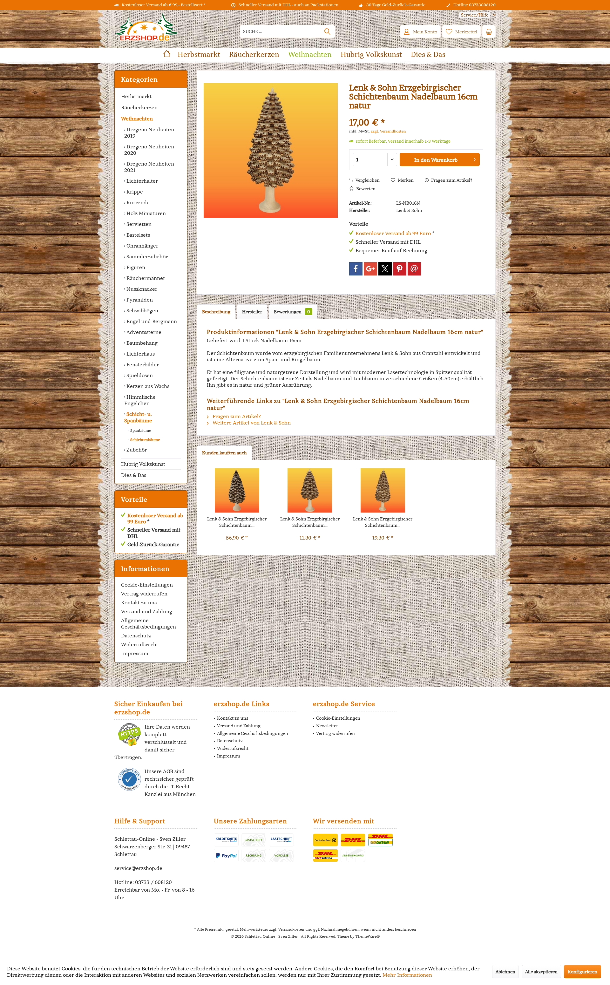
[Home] (166, 54)
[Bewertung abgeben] (416, 114)
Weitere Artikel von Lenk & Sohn (251, 422)
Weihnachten (137, 118)
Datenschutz (136, 635)
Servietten (138, 224)
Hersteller (252, 312)
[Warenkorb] (489, 31)
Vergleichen (367, 180)
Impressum (134, 653)
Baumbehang (141, 343)
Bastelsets (137, 235)
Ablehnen (505, 972)
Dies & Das (133, 475)
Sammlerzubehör (146, 256)
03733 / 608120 (153, 882)
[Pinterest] (399, 268)
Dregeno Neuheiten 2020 (149, 149)
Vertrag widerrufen (144, 593)
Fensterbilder (142, 364)
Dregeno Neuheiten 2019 (149, 132)
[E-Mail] (414, 268)
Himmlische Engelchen (140, 400)
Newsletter (327, 726)
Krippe (134, 191)
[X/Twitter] (385, 268)
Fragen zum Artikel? (451, 180)
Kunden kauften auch (224, 453)
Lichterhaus (140, 353)
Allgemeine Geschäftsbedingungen (148, 623)
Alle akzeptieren (541, 972)
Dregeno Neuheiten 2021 (149, 166)
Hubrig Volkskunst (143, 464)
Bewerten (365, 189)
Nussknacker (141, 289)
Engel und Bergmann (151, 321)
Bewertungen (292, 312)
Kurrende (137, 202)
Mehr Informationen (407, 975)
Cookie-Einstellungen (147, 584)
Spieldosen (139, 375)
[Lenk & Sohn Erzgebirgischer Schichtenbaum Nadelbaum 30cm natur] (237, 490)
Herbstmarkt (136, 96)
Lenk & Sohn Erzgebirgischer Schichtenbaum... (237, 522)
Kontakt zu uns (139, 602)
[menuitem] (475, 15)
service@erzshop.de (138, 868)
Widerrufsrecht (139, 644)
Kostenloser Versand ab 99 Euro (155, 518)
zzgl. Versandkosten (388, 131)
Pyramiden (139, 299)
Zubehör (136, 449)
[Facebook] (356, 268)
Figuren (135, 267)
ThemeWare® (368, 936)
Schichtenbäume (144, 439)
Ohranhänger (141, 245)
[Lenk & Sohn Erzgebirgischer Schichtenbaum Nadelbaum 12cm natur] (310, 490)
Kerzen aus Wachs (147, 386)
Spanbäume (140, 430)
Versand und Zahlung (146, 611)
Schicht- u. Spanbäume (138, 417)
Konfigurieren (582, 972)
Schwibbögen (141, 310)
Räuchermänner (145, 278)
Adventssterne (143, 332)
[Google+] (370, 268)
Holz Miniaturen (145, 213)
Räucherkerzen (139, 107)
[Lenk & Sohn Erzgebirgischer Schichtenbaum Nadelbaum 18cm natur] (383, 490)
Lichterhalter (141, 181)
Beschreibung (216, 312)
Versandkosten (291, 929)
